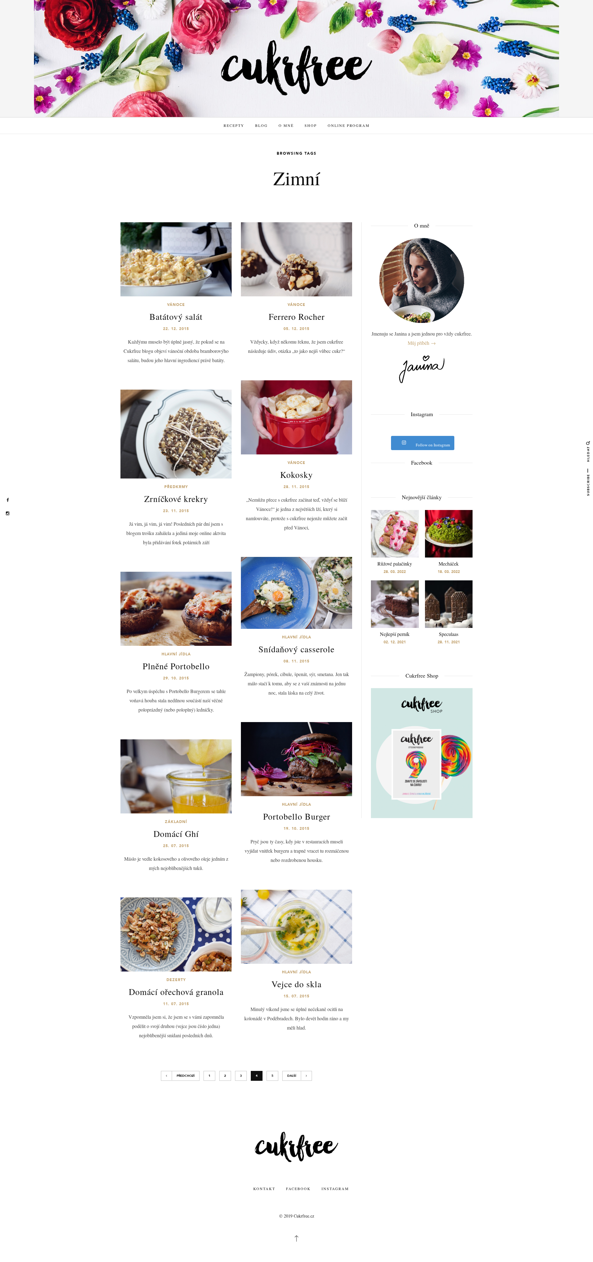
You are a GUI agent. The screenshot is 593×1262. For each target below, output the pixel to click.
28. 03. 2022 (395, 571)
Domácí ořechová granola (176, 991)
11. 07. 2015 (176, 1003)
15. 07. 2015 (296, 996)
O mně (286, 125)
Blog (261, 125)
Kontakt (264, 1188)
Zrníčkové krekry (176, 498)
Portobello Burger (296, 816)
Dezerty (176, 979)
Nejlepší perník (395, 634)
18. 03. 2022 (449, 571)
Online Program (349, 125)
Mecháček (449, 563)
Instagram (335, 1188)
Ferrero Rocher (297, 316)
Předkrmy (176, 486)
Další (291, 1076)
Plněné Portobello (176, 666)
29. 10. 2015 (176, 678)
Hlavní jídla (296, 637)
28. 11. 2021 (449, 642)
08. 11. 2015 (296, 661)
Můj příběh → (422, 343)
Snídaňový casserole (296, 649)
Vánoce (176, 304)
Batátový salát (176, 316)
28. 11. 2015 (296, 486)
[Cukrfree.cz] (296, 67)
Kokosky (296, 474)
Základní (176, 821)
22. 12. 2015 (176, 328)
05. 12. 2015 (296, 328)
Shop (311, 125)
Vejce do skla (296, 984)
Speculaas (448, 634)
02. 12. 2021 (395, 642)
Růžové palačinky (394, 563)
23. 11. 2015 (176, 510)
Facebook (298, 1188)
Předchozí (186, 1076)
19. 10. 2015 (296, 828)
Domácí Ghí (176, 833)
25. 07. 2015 (176, 845)
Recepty (234, 125)
